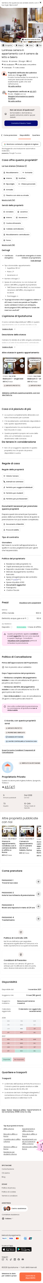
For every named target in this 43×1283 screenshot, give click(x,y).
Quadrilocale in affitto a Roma (12, 1140)
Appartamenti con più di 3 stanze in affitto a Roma (29, 1141)
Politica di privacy (9, 1188)
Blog (3, 1177)
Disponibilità (25, 135)
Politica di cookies (9, 1192)
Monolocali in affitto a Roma (30, 1148)
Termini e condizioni (9, 1196)
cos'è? (16, 579)
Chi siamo (6, 1173)
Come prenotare (10, 135)
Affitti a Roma (9, 1129)
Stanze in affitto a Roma (10, 1148)
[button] (31, 39)
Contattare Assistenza (10, 1215)
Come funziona (8, 1169)
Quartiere (36, 135)
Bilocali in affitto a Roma (10, 1135)
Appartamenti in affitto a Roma (28, 1130)
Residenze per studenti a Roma (10, 1153)
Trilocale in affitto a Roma (29, 1135)
